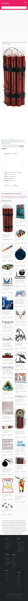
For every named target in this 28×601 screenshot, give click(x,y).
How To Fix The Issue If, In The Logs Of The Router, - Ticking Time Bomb (20, 281)
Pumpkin (7, 549)
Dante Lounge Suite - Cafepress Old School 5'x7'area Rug (20, 400)
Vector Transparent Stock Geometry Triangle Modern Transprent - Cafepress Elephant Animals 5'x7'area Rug (20, 301)
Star (6, 579)
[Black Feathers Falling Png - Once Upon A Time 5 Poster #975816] (8, 505)
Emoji (18, 575)
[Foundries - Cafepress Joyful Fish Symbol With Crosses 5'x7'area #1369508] (8, 323)
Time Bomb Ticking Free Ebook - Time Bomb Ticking (20, 222)
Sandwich (7, 543)
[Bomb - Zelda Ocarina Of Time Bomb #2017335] (20, 253)
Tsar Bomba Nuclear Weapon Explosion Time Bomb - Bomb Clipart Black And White (7, 470)
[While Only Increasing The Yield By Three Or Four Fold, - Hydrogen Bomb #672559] (20, 419)
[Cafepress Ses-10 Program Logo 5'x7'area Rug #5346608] (8, 386)
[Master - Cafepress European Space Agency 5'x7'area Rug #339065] (8, 282)
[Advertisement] (14, 24)
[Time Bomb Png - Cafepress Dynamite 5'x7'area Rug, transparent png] (14, 77)
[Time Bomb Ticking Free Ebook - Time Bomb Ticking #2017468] (20, 211)
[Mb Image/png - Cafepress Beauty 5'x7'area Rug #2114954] (20, 335)
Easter (6, 565)
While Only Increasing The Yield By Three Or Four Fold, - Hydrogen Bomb (20, 433)
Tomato (7, 547)
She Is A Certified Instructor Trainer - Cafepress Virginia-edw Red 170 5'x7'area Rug (7, 344)
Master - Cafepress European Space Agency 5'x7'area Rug (7, 289)
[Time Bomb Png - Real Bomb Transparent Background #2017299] (8, 426)
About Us (6, 598)
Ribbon (18, 583)
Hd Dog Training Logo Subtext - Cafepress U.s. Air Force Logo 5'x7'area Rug (7, 373)
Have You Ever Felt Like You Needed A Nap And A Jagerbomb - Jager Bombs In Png (20, 497)
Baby (13, 561)
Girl (13, 559)
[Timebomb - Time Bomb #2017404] (8, 267)
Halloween (7, 559)
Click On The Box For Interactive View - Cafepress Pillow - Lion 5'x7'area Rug (7, 313)
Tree (6, 581)
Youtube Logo (20, 545)
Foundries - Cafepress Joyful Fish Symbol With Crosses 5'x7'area (7, 327)
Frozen (13, 557)
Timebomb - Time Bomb (7, 271)
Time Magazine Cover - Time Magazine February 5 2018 (7, 495)
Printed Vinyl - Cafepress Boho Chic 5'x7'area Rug (20, 322)
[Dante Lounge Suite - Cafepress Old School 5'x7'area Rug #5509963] (20, 396)
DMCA (16, 598)
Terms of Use (21, 598)
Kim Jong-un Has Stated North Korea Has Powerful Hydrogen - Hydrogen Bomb (20, 467)
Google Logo (20, 551)
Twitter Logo (20, 543)
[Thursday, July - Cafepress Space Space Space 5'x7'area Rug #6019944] (8, 408)
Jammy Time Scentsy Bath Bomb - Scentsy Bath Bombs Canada (20, 450)
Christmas (7, 557)
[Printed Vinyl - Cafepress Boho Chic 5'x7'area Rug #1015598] (20, 315)
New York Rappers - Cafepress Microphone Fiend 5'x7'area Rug (20, 365)
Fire (6, 575)
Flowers (19, 577)
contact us (14, 141)
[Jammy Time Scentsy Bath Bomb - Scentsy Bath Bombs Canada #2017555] (20, 444)
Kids (13, 567)
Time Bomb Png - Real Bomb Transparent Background (7, 431)
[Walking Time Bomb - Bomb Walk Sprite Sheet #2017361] (8, 444)
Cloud (6, 573)
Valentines (7, 563)
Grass (6, 577)
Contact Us (11, 598)
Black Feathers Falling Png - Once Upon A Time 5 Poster (7, 510)
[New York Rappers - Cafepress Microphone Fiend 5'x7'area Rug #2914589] (20, 357)
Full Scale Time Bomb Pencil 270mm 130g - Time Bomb (7, 257)
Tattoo (18, 585)
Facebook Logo (20, 547)
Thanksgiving (8, 561)
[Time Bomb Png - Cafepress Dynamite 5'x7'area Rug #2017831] (8, 218)
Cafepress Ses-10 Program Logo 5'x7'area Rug (7, 394)
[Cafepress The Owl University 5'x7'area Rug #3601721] (8, 355)
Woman (13, 563)
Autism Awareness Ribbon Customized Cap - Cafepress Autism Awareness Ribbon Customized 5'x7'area (20, 386)
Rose (18, 579)
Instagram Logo (20, 541)
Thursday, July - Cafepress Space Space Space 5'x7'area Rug (7, 417)
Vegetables (7, 545)
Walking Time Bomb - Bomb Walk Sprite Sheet (7, 451)
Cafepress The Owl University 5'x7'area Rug (7, 360)
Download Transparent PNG (10, 146)
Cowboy (14, 565)
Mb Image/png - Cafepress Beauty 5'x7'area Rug (19, 344)
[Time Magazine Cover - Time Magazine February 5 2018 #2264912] (8, 485)
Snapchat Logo (20, 549)
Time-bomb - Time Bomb (19, 240)
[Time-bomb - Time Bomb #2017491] (20, 233)
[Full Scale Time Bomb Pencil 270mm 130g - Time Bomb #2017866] (8, 248)
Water (18, 581)
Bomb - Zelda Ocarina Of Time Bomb (20, 262)
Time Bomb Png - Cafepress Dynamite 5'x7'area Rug (6, 235)
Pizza (6, 541)
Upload (25, 2)
